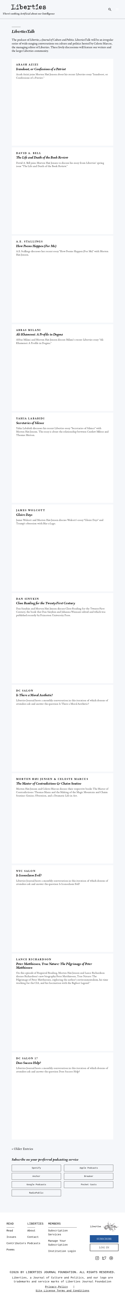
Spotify (36, 1168)
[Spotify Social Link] (111, 1258)
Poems (11, 1249)
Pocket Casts (89, 1184)
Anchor (36, 1176)
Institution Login (62, 1251)
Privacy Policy (56, 1286)
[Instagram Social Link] (97, 1258)
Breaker (88, 1176)
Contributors (16, 1243)
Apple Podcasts (89, 1168)
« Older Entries (22, 1149)
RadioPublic (36, 1193)
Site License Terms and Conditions (62, 1290)
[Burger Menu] (117, 9)
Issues (11, 1237)
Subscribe (104, 1238)
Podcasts (33, 1243)
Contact (33, 1237)
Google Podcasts (36, 1184)
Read (10, 1230)
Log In (104, 1247)
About (31, 1230)
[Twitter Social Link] (104, 1258)
